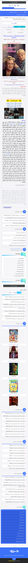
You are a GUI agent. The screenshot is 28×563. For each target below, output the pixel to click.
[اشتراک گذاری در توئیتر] (8, 207)
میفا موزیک (21, 525)
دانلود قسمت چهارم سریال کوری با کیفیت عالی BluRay (14, 434)
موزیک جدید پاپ (20, 533)
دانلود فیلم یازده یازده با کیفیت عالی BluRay (16, 458)
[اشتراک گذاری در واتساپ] (10, 207)
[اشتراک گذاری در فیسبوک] (4, 207)
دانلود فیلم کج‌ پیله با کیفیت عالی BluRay (17, 453)
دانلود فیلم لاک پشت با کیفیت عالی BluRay (16, 450)
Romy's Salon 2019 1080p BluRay (18, 190)
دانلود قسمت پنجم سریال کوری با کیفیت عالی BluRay (14, 429)
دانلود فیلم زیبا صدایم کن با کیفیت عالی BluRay (16, 466)
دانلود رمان (21, 522)
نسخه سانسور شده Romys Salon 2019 (19, 202)
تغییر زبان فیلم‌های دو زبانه (20, 235)
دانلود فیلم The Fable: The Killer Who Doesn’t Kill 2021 (14, 220)
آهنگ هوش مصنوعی (19, 541)
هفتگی (18, 292)
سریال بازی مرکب (20, 267)
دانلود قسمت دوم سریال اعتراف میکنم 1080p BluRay (15, 426)
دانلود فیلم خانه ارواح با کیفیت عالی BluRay (16, 455)
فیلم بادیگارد (21, 258)
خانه (23, 17)
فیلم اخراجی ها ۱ (20, 265)
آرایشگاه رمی (7, 154)
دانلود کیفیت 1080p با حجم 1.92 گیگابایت (14, 103)
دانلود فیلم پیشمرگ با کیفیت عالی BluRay (17, 463)
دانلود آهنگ (21, 528)
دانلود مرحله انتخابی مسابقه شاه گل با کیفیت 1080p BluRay (13, 304)
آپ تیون (21, 512)
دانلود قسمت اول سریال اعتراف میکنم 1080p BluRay (15, 431)
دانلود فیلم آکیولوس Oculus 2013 (19, 223)
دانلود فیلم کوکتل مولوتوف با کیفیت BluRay (16, 468)
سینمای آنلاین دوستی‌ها (20, 232)
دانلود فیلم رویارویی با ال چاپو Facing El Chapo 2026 (14, 318)
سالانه (8, 292)
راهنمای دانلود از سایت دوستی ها (19, 240)
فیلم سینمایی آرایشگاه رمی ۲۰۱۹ (8, 201)
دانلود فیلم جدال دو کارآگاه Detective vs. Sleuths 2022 (15, 225)
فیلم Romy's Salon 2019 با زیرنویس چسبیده (12, 199)
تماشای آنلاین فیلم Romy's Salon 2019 (18, 192)
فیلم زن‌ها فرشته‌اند (20, 271)
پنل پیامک (21, 514)
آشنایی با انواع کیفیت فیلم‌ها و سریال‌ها (18, 243)
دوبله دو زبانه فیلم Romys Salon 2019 (9, 196)
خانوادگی (11, 124)
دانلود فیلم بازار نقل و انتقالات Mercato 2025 (16, 313)
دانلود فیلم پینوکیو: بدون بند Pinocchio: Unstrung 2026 (14, 311)
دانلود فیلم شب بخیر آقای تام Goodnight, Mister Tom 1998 (14, 215)
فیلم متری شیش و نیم (19, 273)
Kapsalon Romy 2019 (7, 190)
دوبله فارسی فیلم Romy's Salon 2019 (18, 198)
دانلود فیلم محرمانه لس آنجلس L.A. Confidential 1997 (15, 218)
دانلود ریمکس (20, 530)
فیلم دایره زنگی (20, 260)
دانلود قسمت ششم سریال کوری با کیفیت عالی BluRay (14, 423)
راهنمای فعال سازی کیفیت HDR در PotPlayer (17, 245)
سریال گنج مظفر (20, 263)
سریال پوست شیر (20, 269)
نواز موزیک (21, 520)
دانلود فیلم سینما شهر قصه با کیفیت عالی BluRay (15, 460)
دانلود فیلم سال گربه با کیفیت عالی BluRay (17, 445)
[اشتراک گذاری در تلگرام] (5, 207)
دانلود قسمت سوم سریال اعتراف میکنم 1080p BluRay (15, 421)
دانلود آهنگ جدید (20, 536)
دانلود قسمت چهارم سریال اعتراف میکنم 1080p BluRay (14, 316)
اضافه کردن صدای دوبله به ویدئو (19, 238)
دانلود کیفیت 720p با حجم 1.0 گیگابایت (14, 105)
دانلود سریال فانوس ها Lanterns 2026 (17, 302)
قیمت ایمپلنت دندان (19, 538)
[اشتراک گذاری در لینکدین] (7, 207)
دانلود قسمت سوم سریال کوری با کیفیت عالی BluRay (15, 436)
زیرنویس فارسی (12, 17)
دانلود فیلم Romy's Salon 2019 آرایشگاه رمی (13, 193)
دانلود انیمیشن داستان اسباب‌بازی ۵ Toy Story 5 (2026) (14, 297)
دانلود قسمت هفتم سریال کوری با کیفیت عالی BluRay (14, 299)
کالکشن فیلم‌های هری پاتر (18, 276)
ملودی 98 (21, 517)
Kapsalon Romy (22, 124)
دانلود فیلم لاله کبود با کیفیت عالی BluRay (17, 448)
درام (8, 77)
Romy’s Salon (13, 77)
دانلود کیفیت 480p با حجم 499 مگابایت (14, 106)
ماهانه (13, 292)
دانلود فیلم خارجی (19, 17)
